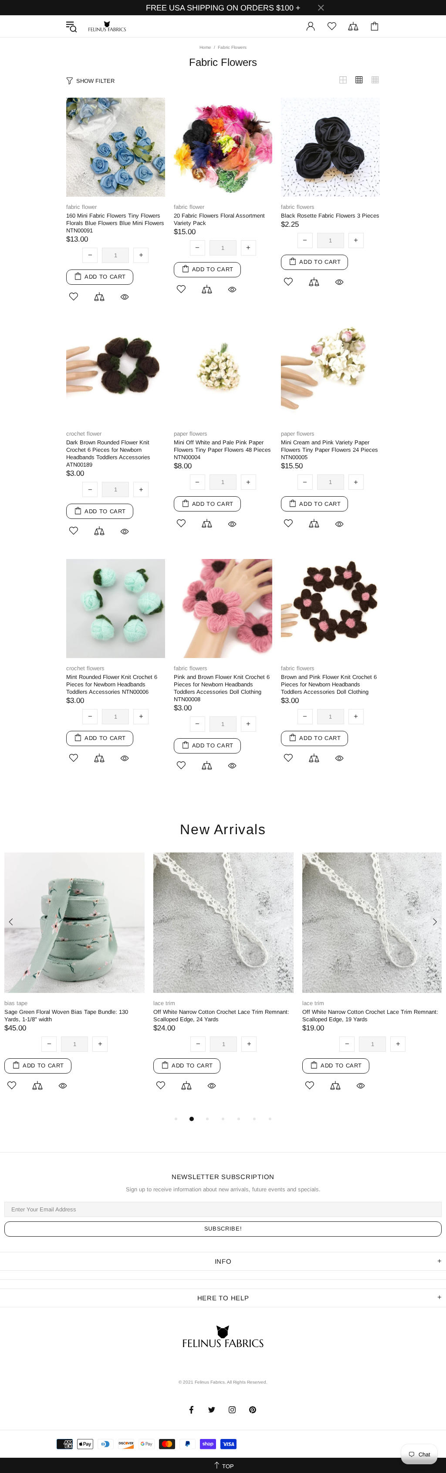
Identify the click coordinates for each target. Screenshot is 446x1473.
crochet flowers (85, 668)
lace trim (164, 1003)
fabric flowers (297, 207)
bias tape (15, 1003)
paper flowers (190, 433)
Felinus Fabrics (107, 26)
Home (205, 47)
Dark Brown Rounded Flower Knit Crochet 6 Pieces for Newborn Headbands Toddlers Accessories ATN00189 (108, 453)
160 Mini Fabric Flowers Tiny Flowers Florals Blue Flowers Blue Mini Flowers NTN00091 (115, 223)
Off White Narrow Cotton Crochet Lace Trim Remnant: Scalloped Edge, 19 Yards (370, 1016)
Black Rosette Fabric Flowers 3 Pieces (330, 215)
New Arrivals (223, 829)
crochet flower (83, 433)
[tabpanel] (74, 983)
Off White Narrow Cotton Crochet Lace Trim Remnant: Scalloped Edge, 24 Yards (221, 1016)
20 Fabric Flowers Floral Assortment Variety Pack (219, 219)
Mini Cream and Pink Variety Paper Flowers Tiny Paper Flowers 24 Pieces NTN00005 (329, 449)
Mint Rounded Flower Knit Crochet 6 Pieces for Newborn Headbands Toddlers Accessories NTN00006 (111, 684)
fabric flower (81, 207)
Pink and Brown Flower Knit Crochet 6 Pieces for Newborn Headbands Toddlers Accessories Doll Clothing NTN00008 (222, 688)
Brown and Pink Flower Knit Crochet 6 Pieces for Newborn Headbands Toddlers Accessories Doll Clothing (329, 684)
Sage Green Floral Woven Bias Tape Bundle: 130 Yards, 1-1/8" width (66, 1016)
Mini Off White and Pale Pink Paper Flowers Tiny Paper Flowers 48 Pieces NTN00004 (222, 449)
